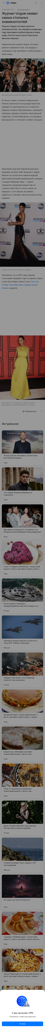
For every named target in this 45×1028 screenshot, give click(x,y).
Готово (22, 1024)
